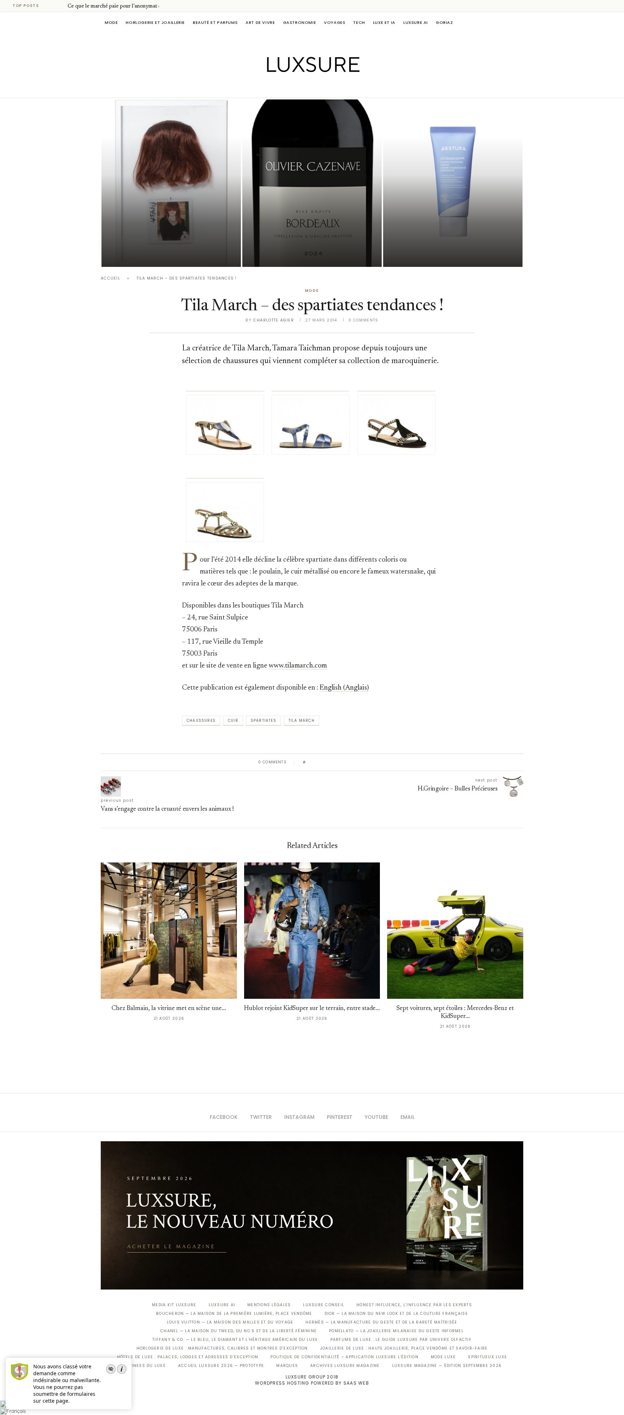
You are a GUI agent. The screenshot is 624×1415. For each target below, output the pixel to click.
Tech (359, 22)
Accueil (110, 278)
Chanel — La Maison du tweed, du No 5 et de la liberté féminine (238, 1331)
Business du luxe (144, 1365)
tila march (302, 720)
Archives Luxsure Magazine (345, 1365)
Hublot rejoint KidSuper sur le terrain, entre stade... (312, 1009)
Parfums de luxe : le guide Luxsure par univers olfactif (401, 1339)
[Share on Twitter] (325, 762)
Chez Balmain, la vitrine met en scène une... (169, 1009)
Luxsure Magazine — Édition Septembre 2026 (447, 1365)
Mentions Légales (269, 1305)
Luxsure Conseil (323, 1305)
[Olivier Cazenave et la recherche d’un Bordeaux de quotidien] (312, 183)
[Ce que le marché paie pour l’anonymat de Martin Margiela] (171, 183)
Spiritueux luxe (487, 1357)
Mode (111, 22)
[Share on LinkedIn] (339, 762)
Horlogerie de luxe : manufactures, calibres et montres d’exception (222, 1348)
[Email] (337, 87)
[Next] (61, 6)
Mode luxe (443, 1357)
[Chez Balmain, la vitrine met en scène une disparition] (169, 930)
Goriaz (444, 22)
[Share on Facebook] (318, 762)
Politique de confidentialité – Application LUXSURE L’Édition (344, 1357)
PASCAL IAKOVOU (138, 254)
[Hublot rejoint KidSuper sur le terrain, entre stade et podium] (312, 930)
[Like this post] (310, 762)
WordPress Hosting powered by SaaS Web (312, 1383)
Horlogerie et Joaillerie (155, 22)
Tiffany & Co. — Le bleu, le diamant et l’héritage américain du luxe (235, 1339)
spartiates (263, 720)
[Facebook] (287, 87)
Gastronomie (299, 22)
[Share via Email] (367, 762)
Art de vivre (260, 22)
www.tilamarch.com (298, 665)
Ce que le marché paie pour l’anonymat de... (118, 6)
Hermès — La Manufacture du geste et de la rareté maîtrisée (381, 1322)
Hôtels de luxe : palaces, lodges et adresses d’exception (188, 1357)
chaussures (201, 720)
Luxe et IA (384, 22)
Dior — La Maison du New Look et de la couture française (396, 1313)
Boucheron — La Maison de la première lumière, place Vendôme (234, 1313)
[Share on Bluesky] (360, 762)
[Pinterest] (317, 87)
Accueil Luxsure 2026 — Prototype (221, 1365)
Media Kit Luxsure (174, 1305)
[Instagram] (307, 87)
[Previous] (51, 6)
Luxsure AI (415, 22)
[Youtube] (327, 87)
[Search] (519, 22)
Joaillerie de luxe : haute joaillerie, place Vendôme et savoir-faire (404, 1348)
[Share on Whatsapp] (346, 762)
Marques (287, 1365)
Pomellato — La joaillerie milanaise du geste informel (396, 1331)
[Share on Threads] (353, 762)
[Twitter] (297, 87)
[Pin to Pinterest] (332, 762)
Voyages (334, 22)
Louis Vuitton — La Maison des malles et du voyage (230, 1322)
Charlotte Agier (273, 320)
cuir (233, 720)
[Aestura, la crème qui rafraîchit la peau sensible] (453, 183)
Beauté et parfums (215, 22)
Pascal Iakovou (279, 254)
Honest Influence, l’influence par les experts (414, 1305)
